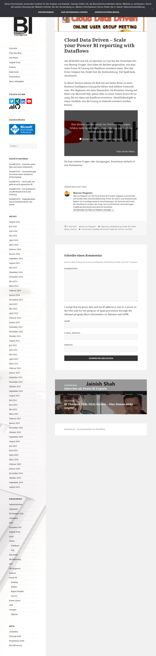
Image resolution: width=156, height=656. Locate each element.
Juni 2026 (13, 231)
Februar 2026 (15, 249)
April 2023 (13, 313)
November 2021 (16, 382)
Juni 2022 (13, 350)
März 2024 (13, 286)
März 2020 (13, 459)
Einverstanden (46, 12)
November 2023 (16, 299)
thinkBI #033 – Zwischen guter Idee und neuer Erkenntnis (22, 165)
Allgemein (13, 509)
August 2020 (14, 441)
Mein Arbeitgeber (16, 81)
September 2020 (16, 437)
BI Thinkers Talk (16, 513)
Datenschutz (14, 76)
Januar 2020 (14, 468)
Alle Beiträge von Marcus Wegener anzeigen (92, 209)
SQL (12, 550)
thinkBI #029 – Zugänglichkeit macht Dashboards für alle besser (22, 202)
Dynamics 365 (15, 527)
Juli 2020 (13, 446)
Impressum (14, 72)
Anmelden (13, 631)
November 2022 (16, 331)
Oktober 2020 (15, 432)
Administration (15, 504)
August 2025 (14, 263)
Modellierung (15, 559)
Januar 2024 (14, 295)
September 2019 (16, 482)
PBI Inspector (15, 568)
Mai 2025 (13, 267)
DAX (11, 522)
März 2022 (13, 363)
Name (67, 321)
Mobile (14, 587)
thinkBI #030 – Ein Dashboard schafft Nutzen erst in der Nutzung (22, 192)
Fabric (12, 541)
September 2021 (16, 391)
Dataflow (95, 229)
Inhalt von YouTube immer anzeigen (102, 139)
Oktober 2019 (15, 478)
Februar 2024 (15, 290)
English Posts (14, 62)
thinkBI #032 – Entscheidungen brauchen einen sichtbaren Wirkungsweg (22, 174)
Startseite (13, 48)
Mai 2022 (13, 354)
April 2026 (13, 240)
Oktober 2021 (15, 386)
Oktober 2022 (15, 336)
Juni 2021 (13, 405)
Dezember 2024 (16, 272)
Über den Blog (15, 53)
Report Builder (17, 591)
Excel (11, 536)
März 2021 (13, 414)
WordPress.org (15, 645)
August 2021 (14, 395)
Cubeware (13, 518)
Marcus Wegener (89, 226)
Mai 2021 (13, 409)
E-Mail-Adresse (72, 333)
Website (68, 345)
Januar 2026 (14, 254)
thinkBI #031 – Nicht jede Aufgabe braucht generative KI (22, 183)
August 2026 (14, 222)
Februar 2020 (15, 464)
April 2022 (13, 359)
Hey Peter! (13, 57)
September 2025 (16, 258)
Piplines (14, 614)
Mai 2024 (13, 281)
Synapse (12, 609)
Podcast (12, 67)
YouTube (128, 229)
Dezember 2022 (16, 327)
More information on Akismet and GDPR (106, 314)
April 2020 (13, 455)
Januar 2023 (14, 322)
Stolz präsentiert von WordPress (91, 429)
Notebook (15, 545)
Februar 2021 (15, 418)
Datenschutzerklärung (107, 12)
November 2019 (16, 473)
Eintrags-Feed (15, 636)
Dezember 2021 (16, 377)
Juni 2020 (13, 450)
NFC (11, 564)
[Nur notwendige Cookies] (152, 8)
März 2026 (13, 244)
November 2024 (16, 277)
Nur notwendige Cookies (74, 12)
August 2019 (14, 487)
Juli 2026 (13, 226)
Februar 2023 (15, 318)
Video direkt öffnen (125, 151)
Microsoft (104, 229)
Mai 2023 (13, 308)
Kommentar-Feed (16, 641)
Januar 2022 (14, 372)
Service (14, 596)
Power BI (13, 577)
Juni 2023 (13, 304)
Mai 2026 (13, 235)
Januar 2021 (14, 423)
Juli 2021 (13, 400)
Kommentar (71, 268)
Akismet (68, 314)
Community (86, 229)
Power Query (15, 600)
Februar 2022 (15, 368)
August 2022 (14, 340)
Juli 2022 (13, 345)
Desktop (14, 582)
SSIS (11, 605)
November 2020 (16, 427)
